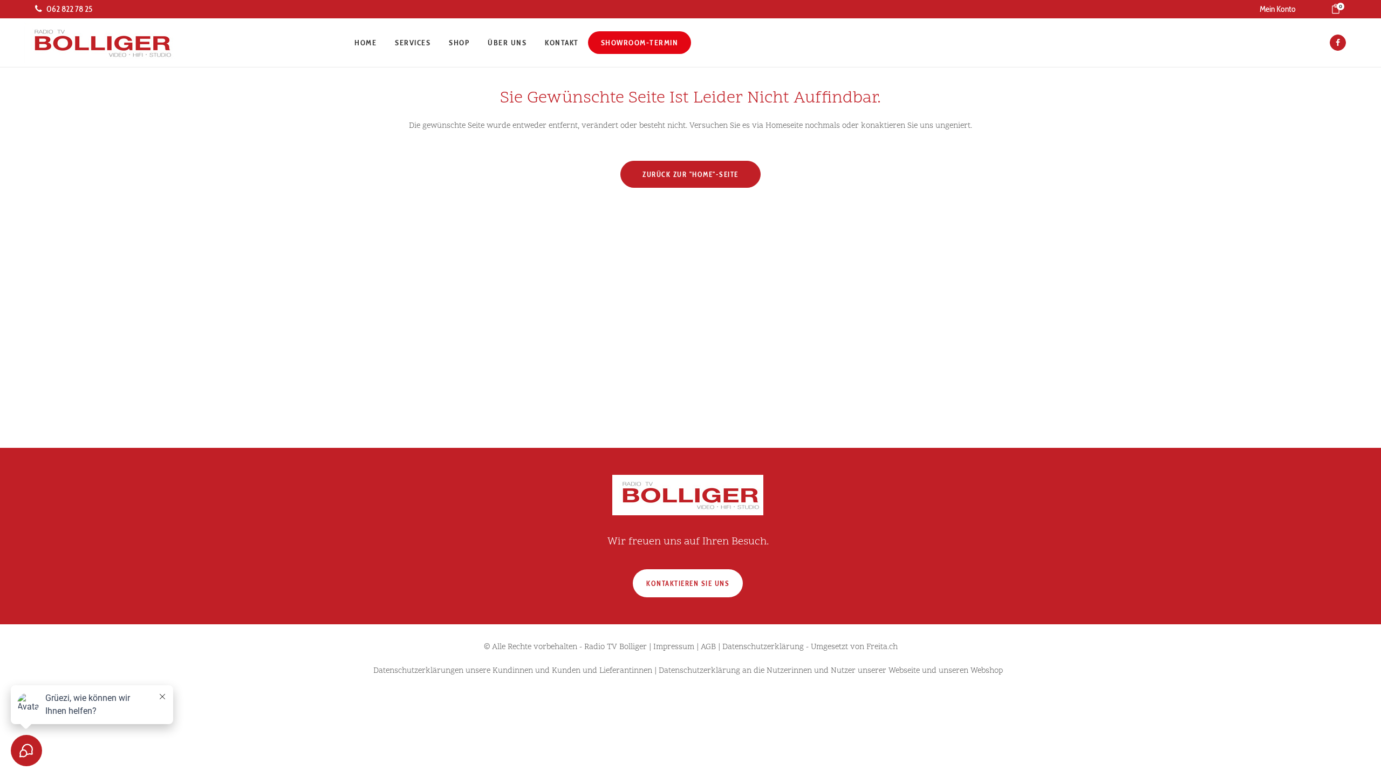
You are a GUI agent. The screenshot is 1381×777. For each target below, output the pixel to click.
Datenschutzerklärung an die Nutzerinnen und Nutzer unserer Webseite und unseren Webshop (831, 671)
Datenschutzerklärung (763, 647)
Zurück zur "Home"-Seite (690, 174)
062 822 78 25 (69, 9)
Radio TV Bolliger (615, 647)
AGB (708, 647)
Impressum (673, 647)
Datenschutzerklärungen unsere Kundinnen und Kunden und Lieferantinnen (512, 671)
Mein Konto (1278, 9)
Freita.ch (882, 647)
